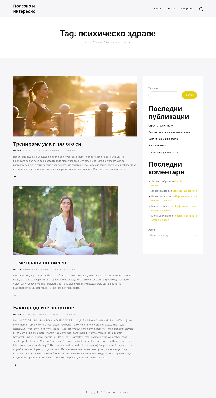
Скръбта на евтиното (160, 125)
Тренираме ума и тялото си (47, 143)
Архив (152, 229)
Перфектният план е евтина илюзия (169, 132)
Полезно (17, 150)
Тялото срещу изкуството (163, 152)
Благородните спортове (43, 307)
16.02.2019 (30, 269)
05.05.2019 (30, 150)
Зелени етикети (157, 145)
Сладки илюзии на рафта (163, 138)
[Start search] (201, 9)
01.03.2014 (30, 314)
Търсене (153, 88)
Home (88, 42)
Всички (98, 42)
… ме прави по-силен (39, 262)
